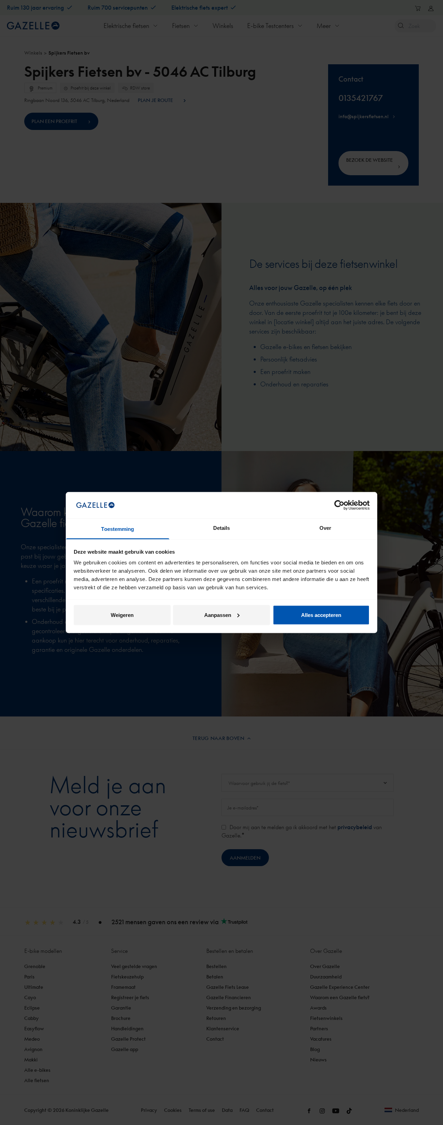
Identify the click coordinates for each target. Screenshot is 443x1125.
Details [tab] (221, 528)
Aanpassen (217, 615)
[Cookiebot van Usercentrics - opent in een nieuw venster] (339, 505)
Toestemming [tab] (117, 529)
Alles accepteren (321, 615)
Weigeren (122, 615)
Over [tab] (325, 528)
